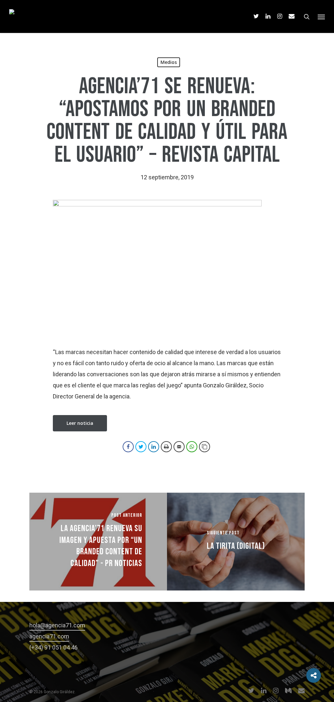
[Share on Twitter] (140, 446)
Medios (168, 62)
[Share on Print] (166, 446)
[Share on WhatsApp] (191, 446)
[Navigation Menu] (321, 16)
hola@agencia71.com (57, 625)
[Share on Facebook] (128, 446)
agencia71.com (49, 636)
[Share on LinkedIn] (153, 446)
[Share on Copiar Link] (204, 446)
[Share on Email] (179, 446)
